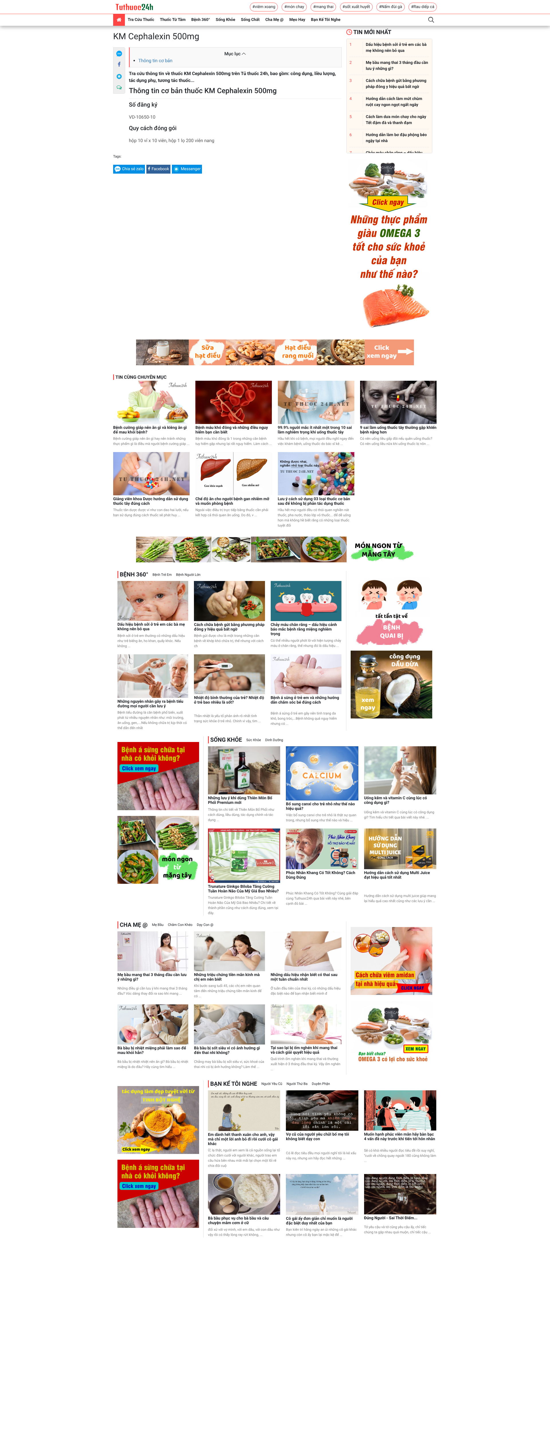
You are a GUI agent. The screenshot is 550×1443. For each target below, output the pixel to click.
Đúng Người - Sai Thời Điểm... (391, 1218)
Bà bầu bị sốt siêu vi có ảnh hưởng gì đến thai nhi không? (227, 1050)
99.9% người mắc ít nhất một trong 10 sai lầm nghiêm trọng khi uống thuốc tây (315, 430)
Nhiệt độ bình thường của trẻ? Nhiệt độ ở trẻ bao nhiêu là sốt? (229, 700)
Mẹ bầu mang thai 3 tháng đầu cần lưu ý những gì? (151, 977)
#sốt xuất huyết (356, 7)
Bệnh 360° (200, 19)
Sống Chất (250, 19)
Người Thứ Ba (296, 1084)
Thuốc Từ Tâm (173, 19)
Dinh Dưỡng (274, 740)
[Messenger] (119, 76)
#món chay (294, 7)
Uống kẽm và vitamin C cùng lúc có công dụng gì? (395, 800)
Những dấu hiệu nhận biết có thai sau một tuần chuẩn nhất (304, 977)
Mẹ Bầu (157, 925)
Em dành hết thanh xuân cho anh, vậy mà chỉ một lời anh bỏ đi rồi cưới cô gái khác (243, 1139)
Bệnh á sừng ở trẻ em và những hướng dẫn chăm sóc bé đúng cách (305, 700)
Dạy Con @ (205, 925)
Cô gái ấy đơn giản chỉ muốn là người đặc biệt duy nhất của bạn (319, 1221)
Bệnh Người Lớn (188, 575)
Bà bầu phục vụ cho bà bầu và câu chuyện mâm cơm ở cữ (238, 1220)
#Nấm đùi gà (390, 7)
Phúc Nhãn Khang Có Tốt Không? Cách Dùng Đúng (320, 875)
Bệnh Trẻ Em (162, 575)
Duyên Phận (321, 1084)
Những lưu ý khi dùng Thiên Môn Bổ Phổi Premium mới (240, 800)
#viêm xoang (263, 7)
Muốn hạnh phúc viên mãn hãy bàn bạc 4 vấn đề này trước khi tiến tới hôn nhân (399, 1136)
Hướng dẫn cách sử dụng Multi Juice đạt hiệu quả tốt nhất (397, 875)
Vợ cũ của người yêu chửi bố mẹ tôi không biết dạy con (317, 1136)
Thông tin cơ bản (155, 60)
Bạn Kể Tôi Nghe (326, 19)
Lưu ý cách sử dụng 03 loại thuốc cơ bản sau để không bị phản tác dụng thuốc (314, 501)
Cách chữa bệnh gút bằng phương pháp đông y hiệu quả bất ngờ (229, 627)
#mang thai (323, 7)
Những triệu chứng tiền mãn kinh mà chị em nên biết (227, 977)
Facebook (160, 169)
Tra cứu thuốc (141, 19)
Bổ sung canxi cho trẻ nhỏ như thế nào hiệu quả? (320, 806)
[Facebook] (119, 64)
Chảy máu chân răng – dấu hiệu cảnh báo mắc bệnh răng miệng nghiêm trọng (304, 629)
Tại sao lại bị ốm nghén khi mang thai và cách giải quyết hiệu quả (304, 1050)
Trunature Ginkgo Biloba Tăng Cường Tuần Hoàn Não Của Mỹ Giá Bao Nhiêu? (243, 889)
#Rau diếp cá (422, 7)
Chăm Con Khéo (180, 925)
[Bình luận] (119, 87)
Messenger (191, 169)
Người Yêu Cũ (272, 1084)
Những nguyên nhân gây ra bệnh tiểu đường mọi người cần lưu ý (150, 703)
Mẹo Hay (297, 19)
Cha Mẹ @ (274, 19)
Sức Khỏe (253, 740)
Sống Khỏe (225, 19)
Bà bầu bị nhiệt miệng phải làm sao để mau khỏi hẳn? (151, 1050)
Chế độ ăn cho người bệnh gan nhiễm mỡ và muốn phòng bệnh (232, 501)
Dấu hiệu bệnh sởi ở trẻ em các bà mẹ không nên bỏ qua (151, 626)
